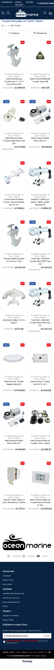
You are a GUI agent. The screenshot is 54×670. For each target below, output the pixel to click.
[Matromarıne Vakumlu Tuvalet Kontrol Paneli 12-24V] (40, 476)
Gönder (46, 636)
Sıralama (15, 33)
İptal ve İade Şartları (11, 602)
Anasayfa (7, 576)
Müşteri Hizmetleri (11, 615)
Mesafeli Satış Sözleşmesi (13, 593)
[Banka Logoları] (27, 652)
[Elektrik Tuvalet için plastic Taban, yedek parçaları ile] (40, 176)
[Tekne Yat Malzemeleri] (8, 26)
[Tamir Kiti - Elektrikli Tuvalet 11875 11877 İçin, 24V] (40, 235)
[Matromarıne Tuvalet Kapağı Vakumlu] (14, 358)
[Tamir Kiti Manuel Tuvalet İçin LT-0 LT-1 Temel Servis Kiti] (14, 55)
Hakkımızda (8, 580)
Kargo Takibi (8, 620)
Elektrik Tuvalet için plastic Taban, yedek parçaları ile (40, 202)
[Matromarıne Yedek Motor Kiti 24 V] (14, 417)
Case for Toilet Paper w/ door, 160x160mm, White (14, 501)
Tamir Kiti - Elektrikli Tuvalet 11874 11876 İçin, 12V (40, 322)
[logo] (27, 542)
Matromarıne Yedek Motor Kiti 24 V (14, 441)
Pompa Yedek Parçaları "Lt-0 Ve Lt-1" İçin (13, 259)
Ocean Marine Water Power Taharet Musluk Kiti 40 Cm (13, 202)
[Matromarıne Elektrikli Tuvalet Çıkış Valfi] (40, 55)
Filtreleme (41, 33)
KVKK (5, 606)
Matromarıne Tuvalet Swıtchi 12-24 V (40, 382)
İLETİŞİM (29, 2)
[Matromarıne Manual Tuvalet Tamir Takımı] (40, 417)
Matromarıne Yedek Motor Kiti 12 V (40, 139)
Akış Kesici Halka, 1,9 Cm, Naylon (14, 321)
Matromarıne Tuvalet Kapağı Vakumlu (14, 382)
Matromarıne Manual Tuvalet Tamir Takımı (40, 441)
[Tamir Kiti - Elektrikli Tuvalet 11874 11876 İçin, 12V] (40, 296)
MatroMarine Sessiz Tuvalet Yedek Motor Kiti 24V (14, 141)
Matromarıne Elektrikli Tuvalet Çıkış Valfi (40, 80)
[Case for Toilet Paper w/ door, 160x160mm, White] (14, 476)
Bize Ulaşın (7, 584)
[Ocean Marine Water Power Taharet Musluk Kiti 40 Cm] (14, 176)
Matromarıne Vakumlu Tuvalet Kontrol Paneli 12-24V (40, 502)
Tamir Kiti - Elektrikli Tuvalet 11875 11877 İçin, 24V (40, 261)
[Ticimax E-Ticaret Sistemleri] (27, 661)
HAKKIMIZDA (7, 2)
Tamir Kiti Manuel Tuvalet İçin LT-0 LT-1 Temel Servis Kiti (14, 81)
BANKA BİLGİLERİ (19, 3)
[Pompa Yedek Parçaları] (14, 235)
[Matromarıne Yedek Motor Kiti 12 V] (40, 114)
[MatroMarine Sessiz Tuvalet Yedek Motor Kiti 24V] (14, 114)
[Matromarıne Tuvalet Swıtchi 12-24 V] (40, 358)
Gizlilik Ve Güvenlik (11, 598)
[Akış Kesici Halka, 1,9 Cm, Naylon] (14, 296)
